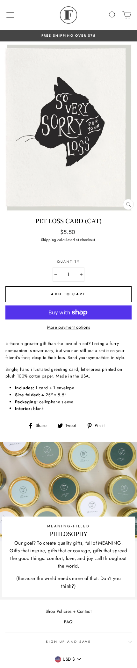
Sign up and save (68, 641)
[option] (68, 35)
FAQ (68, 622)
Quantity (68, 261)
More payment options (68, 327)
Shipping (48, 239)
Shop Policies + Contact (68, 611)
